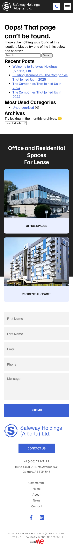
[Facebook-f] (31, 517)
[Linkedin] (42, 517)
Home (36, 489)
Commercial (36, 483)
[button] (67, 6)
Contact (36, 506)
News (36, 500)
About (36, 494)
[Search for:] (23, 55)
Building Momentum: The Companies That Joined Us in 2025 (40, 77)
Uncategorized (23, 107)
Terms (16, 537)
